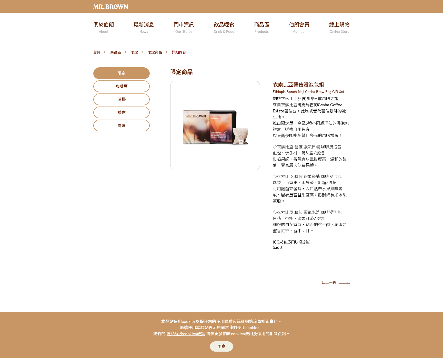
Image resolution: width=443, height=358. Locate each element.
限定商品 (155, 52)
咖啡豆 (121, 86)
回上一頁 (329, 282)
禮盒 (121, 112)
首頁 (96, 52)
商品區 (115, 52)
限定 (134, 52)
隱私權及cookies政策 (186, 333)
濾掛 (121, 99)
